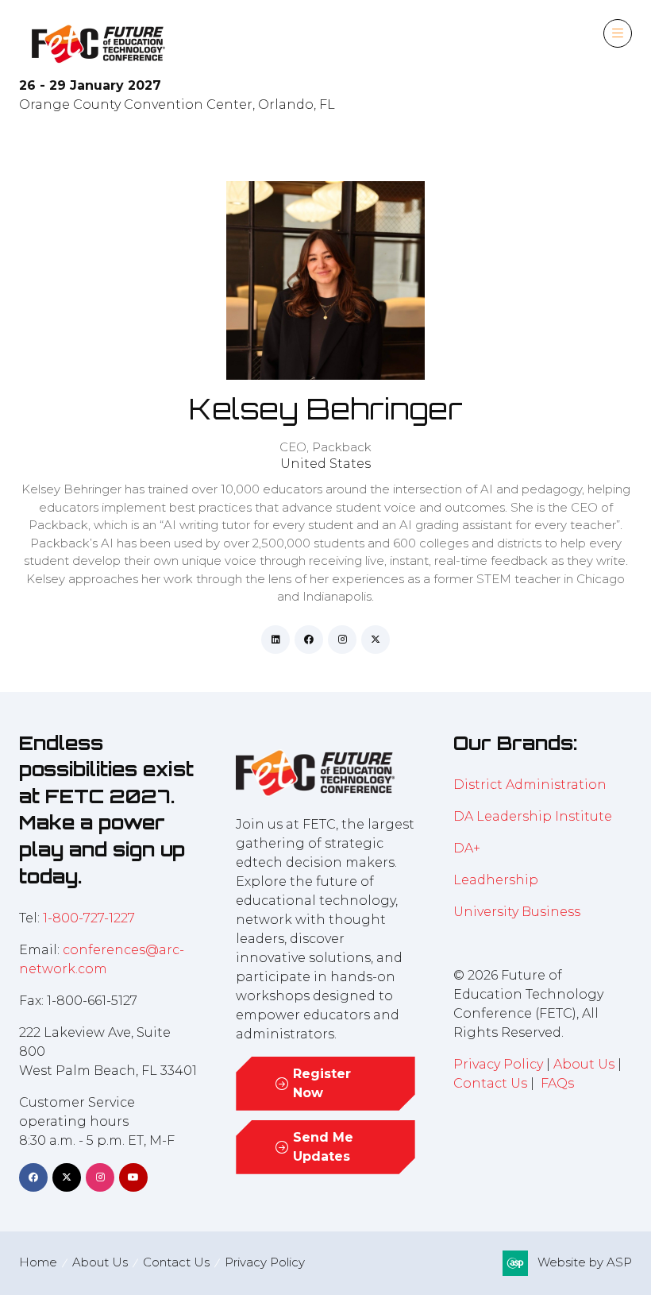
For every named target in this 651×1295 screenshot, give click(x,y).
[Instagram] (100, 1177)
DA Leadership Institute (534, 816)
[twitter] (375, 639)
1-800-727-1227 (89, 918)
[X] (66, 1177)
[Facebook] (33, 1177)
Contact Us (490, 1083)
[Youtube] (133, 1177)
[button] (617, 33)
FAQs (557, 1083)
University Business (516, 911)
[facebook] (309, 639)
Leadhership (495, 879)
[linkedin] (275, 639)
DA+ (466, 848)
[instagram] (342, 639)
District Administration (530, 784)
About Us (583, 1064)
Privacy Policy (498, 1064)
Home (38, 1262)
